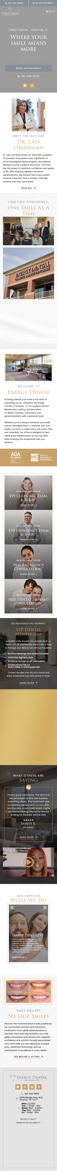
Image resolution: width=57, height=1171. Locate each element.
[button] (6, 811)
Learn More (18, 957)
